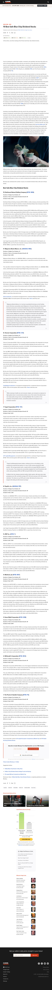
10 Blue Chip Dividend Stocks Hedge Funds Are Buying (18, 771)
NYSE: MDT (16, 575)
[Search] (48, 2)
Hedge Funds (5, 24)
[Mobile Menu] (4, 2)
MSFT (37, 78)
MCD (45, 67)
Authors (5, 976)
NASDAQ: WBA (27, 249)
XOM (22, 103)
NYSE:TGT (10, 787)
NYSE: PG (26, 695)
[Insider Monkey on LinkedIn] (48, 963)
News (10, 24)
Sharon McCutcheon (41, 166)
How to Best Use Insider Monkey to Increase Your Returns (25, 854)
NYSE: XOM (22, 617)
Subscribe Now (26, 839)
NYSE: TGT (19, 407)
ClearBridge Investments (9, 385)
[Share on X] (10, 32)
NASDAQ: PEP (17, 486)
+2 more (28, 37)
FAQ (48, 972)
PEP (31, 69)
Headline (5, 787)
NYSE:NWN (15, 787)
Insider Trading (6, 972)
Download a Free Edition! (23, 860)
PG (12, 71)
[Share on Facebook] (7, 32)
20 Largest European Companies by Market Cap (27, 738)
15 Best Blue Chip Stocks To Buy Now (13, 768)
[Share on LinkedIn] (12, 32)
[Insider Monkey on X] (42, 963)
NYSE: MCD (22, 656)
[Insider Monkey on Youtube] (45, 963)
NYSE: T (13, 534)
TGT (17, 69)
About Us (5, 974)
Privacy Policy (46, 967)
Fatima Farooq (20, 30)
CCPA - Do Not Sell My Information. (41, 974)
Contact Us (5, 979)
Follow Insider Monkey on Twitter (11, 762)
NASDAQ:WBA (27, 787)
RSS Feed (7, 967)
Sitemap (5, 981)
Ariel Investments (7, 296)
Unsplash (47, 166)
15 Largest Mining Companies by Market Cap (15, 774)
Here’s (30, 298)
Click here (33, 759)
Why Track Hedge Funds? (23, 858)
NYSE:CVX (21, 787)
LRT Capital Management (9, 456)
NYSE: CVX (20, 333)
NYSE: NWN (30, 192)
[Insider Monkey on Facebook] (39, 963)
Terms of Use (46, 969)
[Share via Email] (14, 32)
